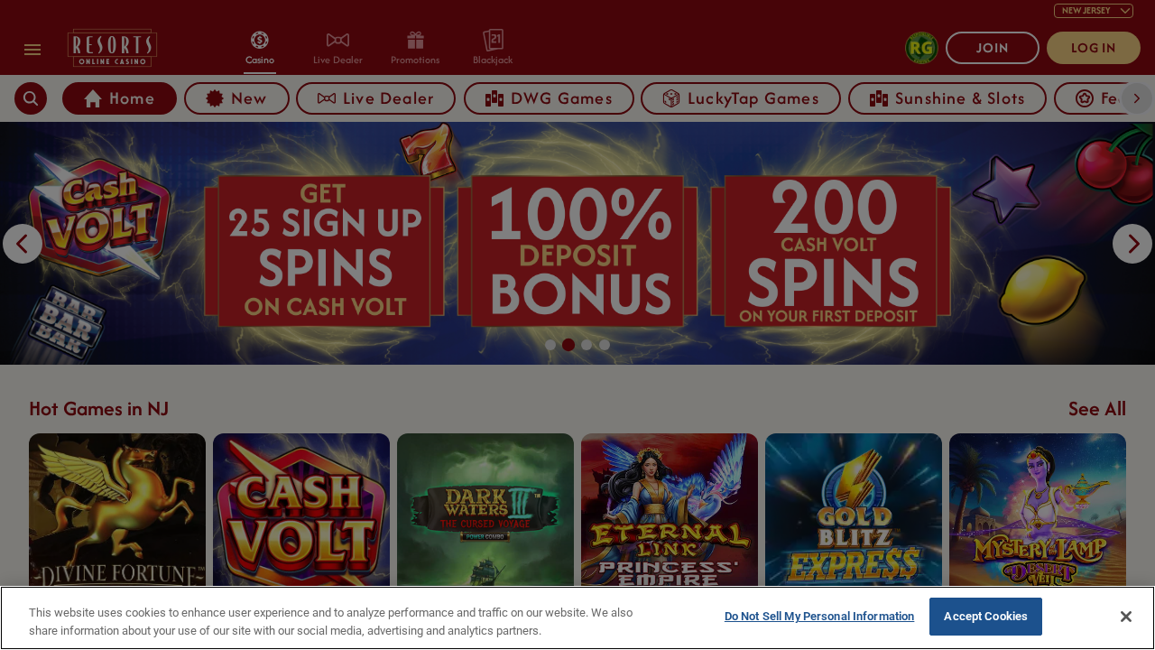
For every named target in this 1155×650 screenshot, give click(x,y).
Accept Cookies (986, 616)
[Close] (1126, 616)
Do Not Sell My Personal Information (820, 616)
